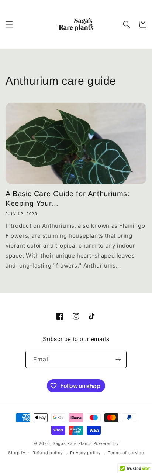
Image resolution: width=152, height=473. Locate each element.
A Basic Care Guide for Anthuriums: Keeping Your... (67, 198)
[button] (9, 24)
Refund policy (47, 452)
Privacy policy (85, 452)
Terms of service (126, 452)
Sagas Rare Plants (72, 443)
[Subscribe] (118, 359)
